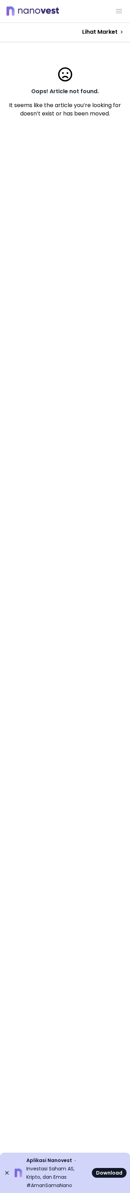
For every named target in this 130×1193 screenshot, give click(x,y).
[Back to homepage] (35, 11)
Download (109, 1172)
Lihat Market (100, 32)
